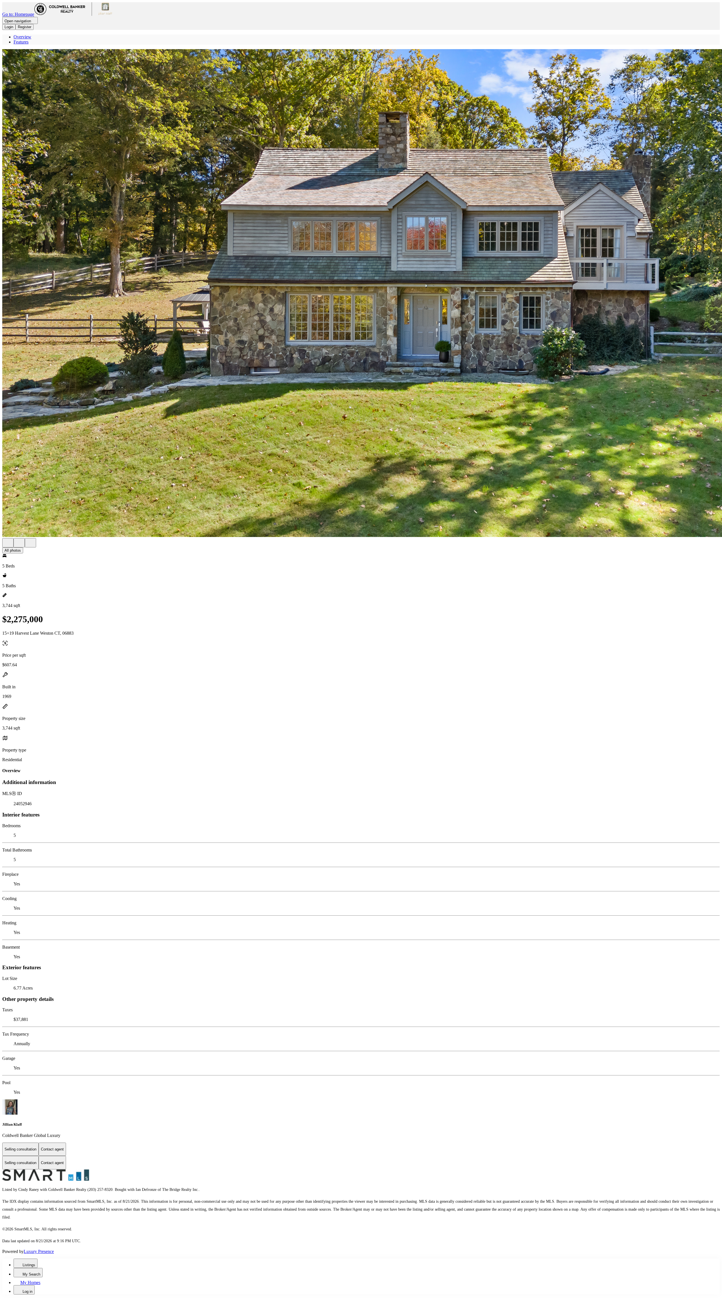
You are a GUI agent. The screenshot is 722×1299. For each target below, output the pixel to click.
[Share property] (30, 542)
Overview (22, 36)
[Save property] (19, 542)
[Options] (8, 542)
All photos (13, 550)
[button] (361, 293)
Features (21, 42)
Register (24, 27)
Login (9, 27)
